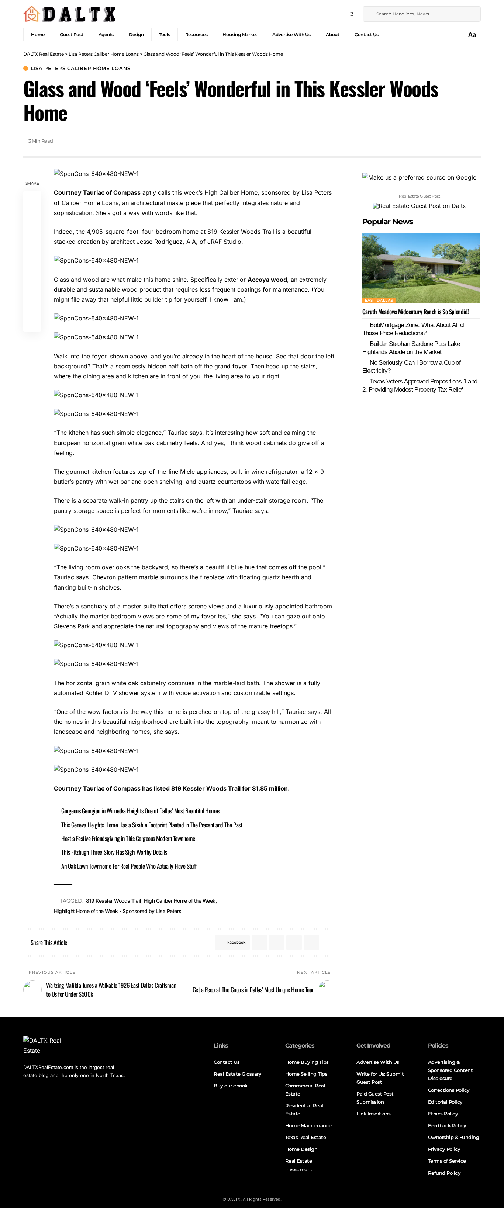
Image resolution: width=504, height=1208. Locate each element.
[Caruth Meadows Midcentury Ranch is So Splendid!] (421, 268)
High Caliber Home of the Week (179, 901)
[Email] (32, 288)
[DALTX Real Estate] (69, 14)
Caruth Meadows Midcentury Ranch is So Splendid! (415, 311)
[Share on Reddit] (32, 271)
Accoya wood (267, 279)
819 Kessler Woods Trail (113, 901)
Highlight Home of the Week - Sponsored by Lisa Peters (118, 911)
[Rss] (351, 14)
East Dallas (379, 300)
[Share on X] (32, 217)
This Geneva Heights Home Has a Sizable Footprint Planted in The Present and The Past (151, 824)
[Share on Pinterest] (32, 235)
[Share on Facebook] (32, 200)
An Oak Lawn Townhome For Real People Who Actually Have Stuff (128, 866)
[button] (472, 34)
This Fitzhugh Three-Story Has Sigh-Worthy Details (114, 852)
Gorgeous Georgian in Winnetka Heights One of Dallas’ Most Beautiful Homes (140, 810)
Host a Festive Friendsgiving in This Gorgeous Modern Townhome (128, 838)
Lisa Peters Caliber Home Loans (81, 68)
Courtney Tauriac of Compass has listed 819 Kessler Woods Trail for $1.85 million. (172, 788)
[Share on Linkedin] (32, 253)
